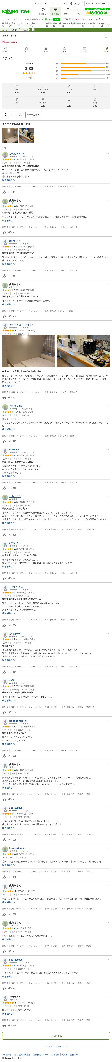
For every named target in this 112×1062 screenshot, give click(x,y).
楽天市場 (89, 3)
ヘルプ (37, 3)
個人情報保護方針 (22, 1054)
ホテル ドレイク (10, 35)
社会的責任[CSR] (40, 1054)
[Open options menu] (108, 153)
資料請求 (74, 1054)
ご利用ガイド (48, 3)
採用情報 (55, 1054)
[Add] (106, 37)
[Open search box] (5, 115)
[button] (10, 135)
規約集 (64, 1054)
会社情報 (7, 1054)
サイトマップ (62, 3)
